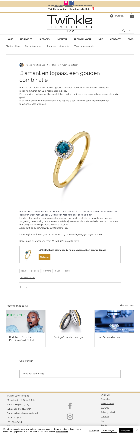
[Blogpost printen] (27, 287)
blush (57, 271)
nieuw (23, 271)
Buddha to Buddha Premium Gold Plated (21, 339)
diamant (47, 271)
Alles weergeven (126, 305)
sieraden (35, 271)
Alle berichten (13, 46)
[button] (62, 38)
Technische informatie (58, 46)
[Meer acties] (119, 65)
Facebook (69, 6)
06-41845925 (24, 409)
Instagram (59, 6)
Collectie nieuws (33, 46)
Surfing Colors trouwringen (69, 337)
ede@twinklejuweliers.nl (26, 413)
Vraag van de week (84, 46)
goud (67, 271)
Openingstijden (14, 417)
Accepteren (126, 430)
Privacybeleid (62, 431)
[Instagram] (66, 3)
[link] (132, 15)
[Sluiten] (136, 430)
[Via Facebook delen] (20, 287)
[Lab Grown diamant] (114, 321)
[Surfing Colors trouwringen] (70, 321)
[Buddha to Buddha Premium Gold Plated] (25, 321)
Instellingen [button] (94, 430)
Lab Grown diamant (109, 337)
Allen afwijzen (109, 430)
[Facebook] (71, 3)
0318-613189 (22, 404)
